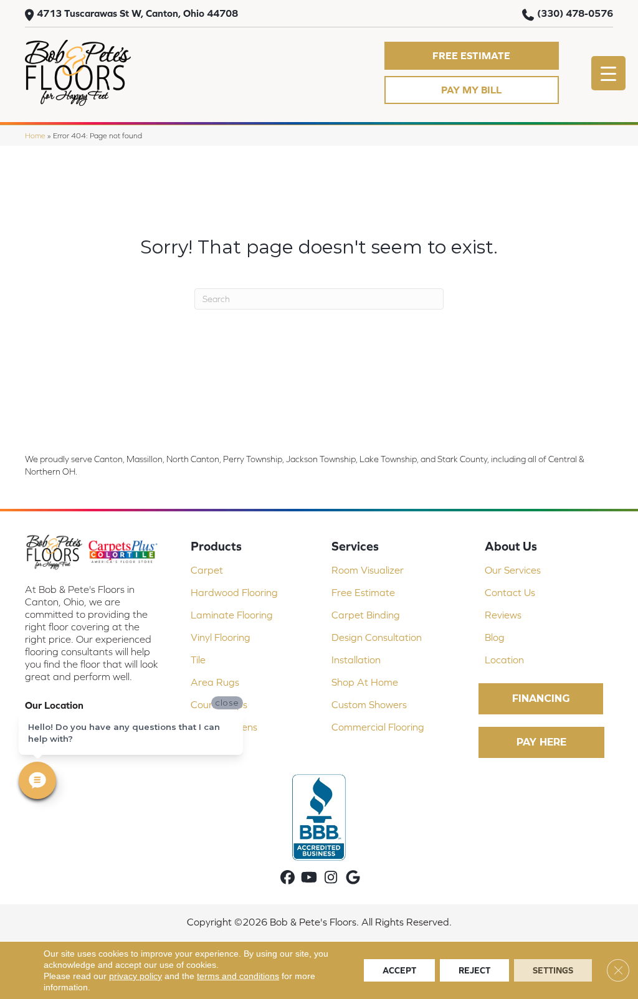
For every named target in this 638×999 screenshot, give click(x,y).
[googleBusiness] (353, 878)
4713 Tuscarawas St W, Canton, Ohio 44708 (137, 13)
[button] (471, 56)
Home (35, 135)
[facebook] (288, 878)
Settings (553, 970)
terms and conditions (238, 976)
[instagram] (331, 878)
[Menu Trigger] (608, 73)
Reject (474, 970)
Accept (399, 970)
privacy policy (135, 976)
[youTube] (309, 878)
